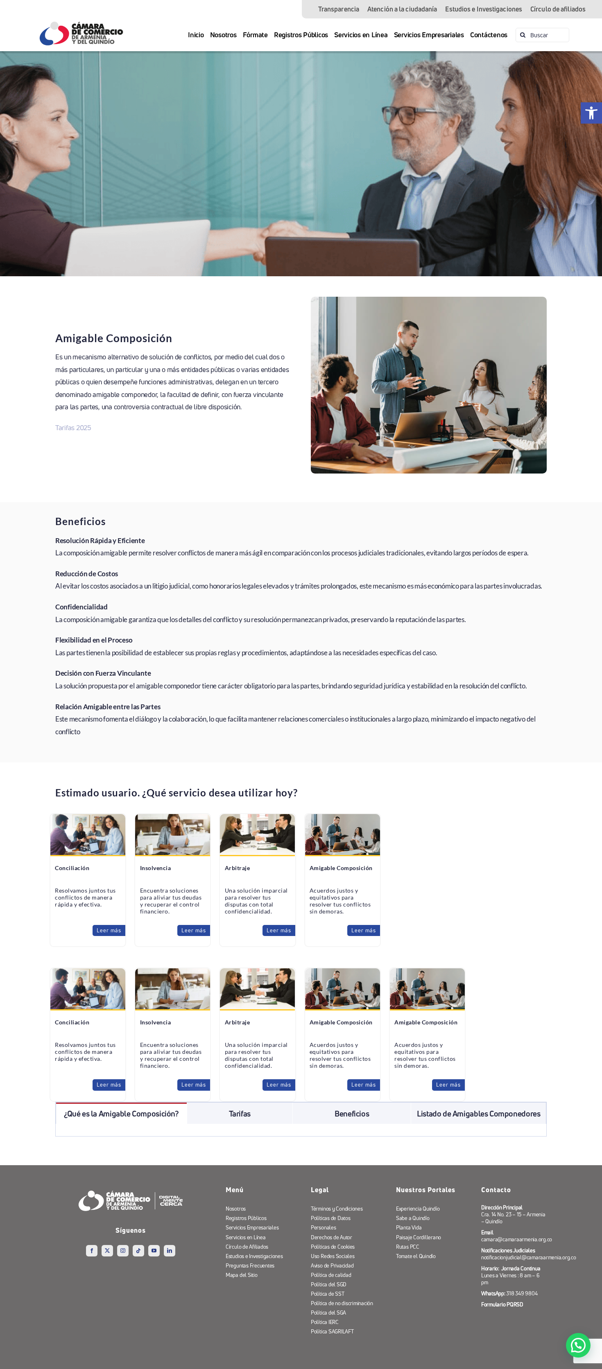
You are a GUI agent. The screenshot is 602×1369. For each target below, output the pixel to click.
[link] (591, 113)
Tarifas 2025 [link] (73, 427)
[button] (578, 1345)
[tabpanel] (301, 1130)
